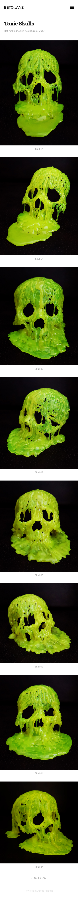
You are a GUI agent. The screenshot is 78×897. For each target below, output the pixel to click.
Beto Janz (14, 7)
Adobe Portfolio (45, 890)
